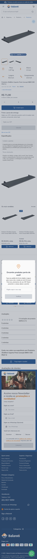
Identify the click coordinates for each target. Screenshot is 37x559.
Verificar (18, 296)
